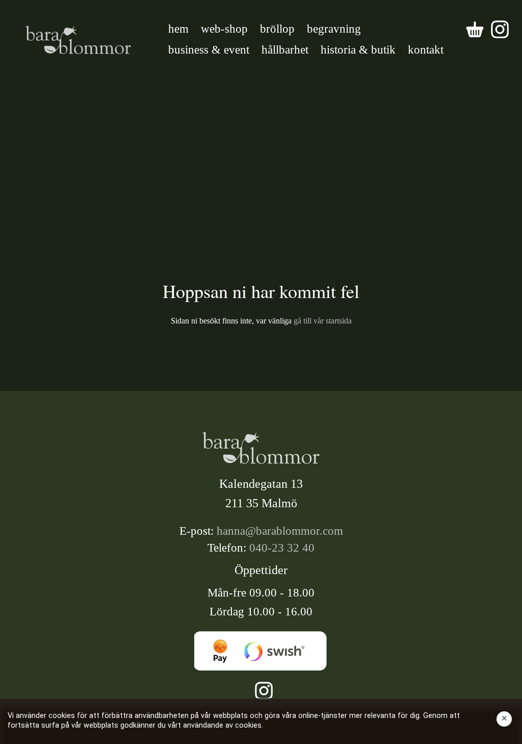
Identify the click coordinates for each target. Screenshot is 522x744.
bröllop (277, 28)
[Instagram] (500, 29)
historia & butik (358, 49)
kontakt (425, 49)
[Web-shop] (475, 29)
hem (178, 28)
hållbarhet (285, 49)
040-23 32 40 (282, 547)
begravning (334, 28)
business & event (208, 49)
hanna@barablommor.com (280, 531)
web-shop (224, 28)
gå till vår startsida (322, 320)
